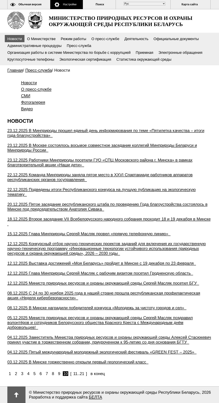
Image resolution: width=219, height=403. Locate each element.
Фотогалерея (33, 102)
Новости (14, 39)
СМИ (25, 95)
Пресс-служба (79, 46)
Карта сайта (190, 4)
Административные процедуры (34, 46)
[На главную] (16, 20)
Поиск (100, 4)
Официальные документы (176, 39)
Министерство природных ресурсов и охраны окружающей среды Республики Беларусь (120, 21)
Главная (15, 70)
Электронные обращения (180, 52)
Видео (27, 108)
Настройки (69, 4)
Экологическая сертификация (85, 59)
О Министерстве (41, 39)
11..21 (78, 373)
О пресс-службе (105, 39)
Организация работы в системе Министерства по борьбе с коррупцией (69, 52)
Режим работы (73, 39)
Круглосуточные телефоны (30, 59)
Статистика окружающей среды (143, 59)
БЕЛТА (95, 397)
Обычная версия (29, 4)
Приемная (144, 52)
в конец (98, 373)
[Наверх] (16, 395)
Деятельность (136, 39)
